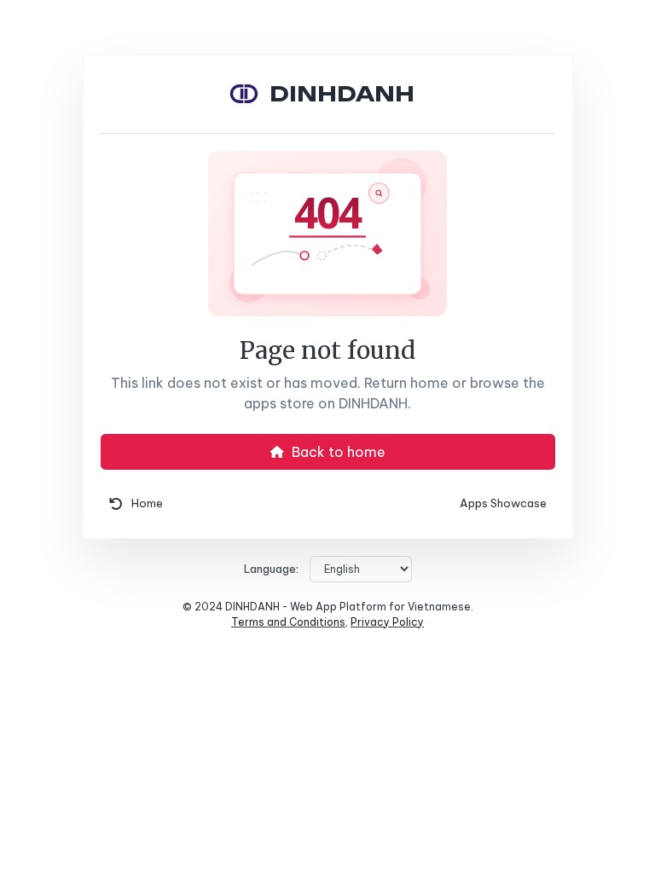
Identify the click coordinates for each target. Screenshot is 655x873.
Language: (271, 569)
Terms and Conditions (288, 622)
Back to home (336, 451)
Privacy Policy (387, 622)
